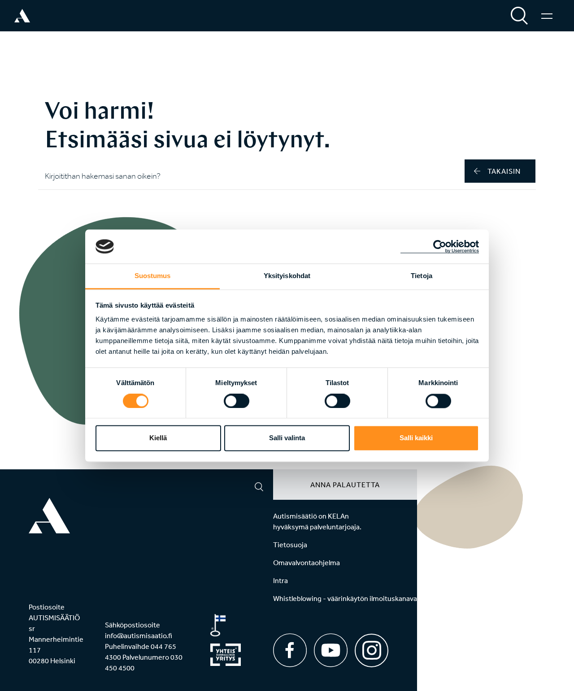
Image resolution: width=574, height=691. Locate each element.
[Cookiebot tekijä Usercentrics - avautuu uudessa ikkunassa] (439, 246)
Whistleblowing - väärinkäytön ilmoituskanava (345, 598)
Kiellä (158, 438)
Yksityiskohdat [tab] (287, 276)
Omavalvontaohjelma (306, 562)
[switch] (236, 401)
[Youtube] (331, 650)
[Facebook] (290, 650)
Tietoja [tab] (421, 276)
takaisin (504, 171)
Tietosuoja (290, 544)
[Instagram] (371, 647)
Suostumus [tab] (153, 276)
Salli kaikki (416, 438)
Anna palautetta (345, 484)
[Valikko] (546, 15)
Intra (280, 580)
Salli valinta (287, 438)
